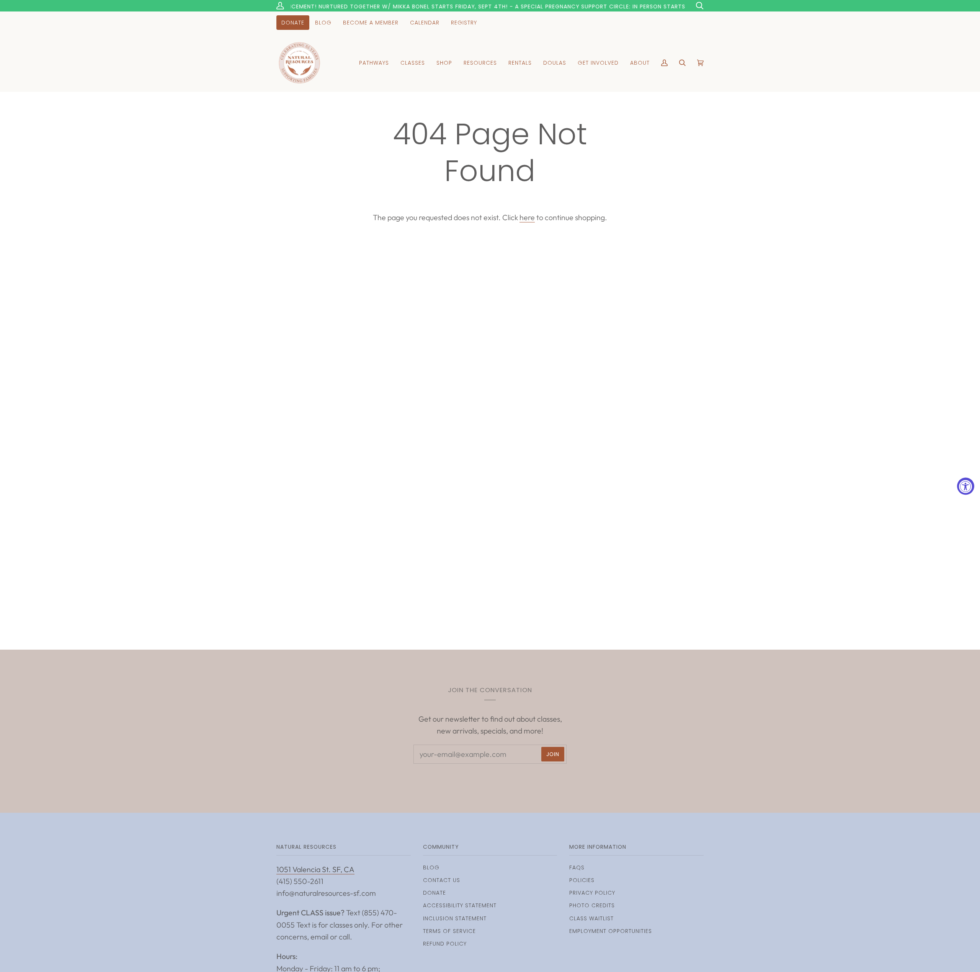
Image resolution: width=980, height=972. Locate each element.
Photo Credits (592, 905)
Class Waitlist (591, 918)
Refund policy (445, 943)
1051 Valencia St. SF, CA (315, 869)
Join (552, 754)
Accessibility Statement (460, 905)
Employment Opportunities (610, 931)
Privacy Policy (592, 893)
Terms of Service (449, 931)
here (527, 217)
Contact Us (441, 880)
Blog (431, 867)
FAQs (577, 867)
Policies (582, 880)
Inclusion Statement (455, 918)
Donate (434, 893)
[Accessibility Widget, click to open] (965, 486)
